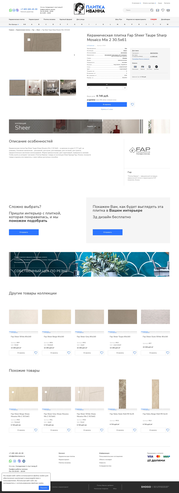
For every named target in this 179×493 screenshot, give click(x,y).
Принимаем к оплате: (155, 453)
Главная (11, 30)
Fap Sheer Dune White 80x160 (155, 337)
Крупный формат (66, 19)
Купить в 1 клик (107, 109)
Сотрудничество (105, 466)
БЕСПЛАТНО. (154, 53)
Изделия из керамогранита (136, 19)
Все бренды (14, 24)
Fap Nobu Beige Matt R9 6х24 (155, 414)
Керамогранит (34, 19)
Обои (115, 489)
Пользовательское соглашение (111, 456)
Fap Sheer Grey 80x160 (86, 337)
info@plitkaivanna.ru (17, 456)
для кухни (115, 55)
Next (74, 55)
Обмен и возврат (105, 460)
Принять (43, 488)
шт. (107, 84)
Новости (102, 463)
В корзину (107, 104)
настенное (124, 52)
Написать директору (27, 12)
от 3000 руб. (153, 56)
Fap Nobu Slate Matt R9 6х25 (122, 414)
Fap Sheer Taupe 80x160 (120, 337)
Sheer (38, 30)
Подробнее (135, 59)
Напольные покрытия (101, 489)
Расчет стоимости (144, 59)
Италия (125, 58)
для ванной (108, 55)
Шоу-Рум (118, 19)
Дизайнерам (165, 19)
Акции (160, 3)
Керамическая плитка (16, 19)
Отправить (24, 232)
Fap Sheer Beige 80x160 (54, 337)
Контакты (167, 3)
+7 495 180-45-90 (29, 9)
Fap (33, 30)
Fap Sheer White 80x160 (21, 337)
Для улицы (81, 19)
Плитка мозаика (49, 19)
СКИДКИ (153, 19)
